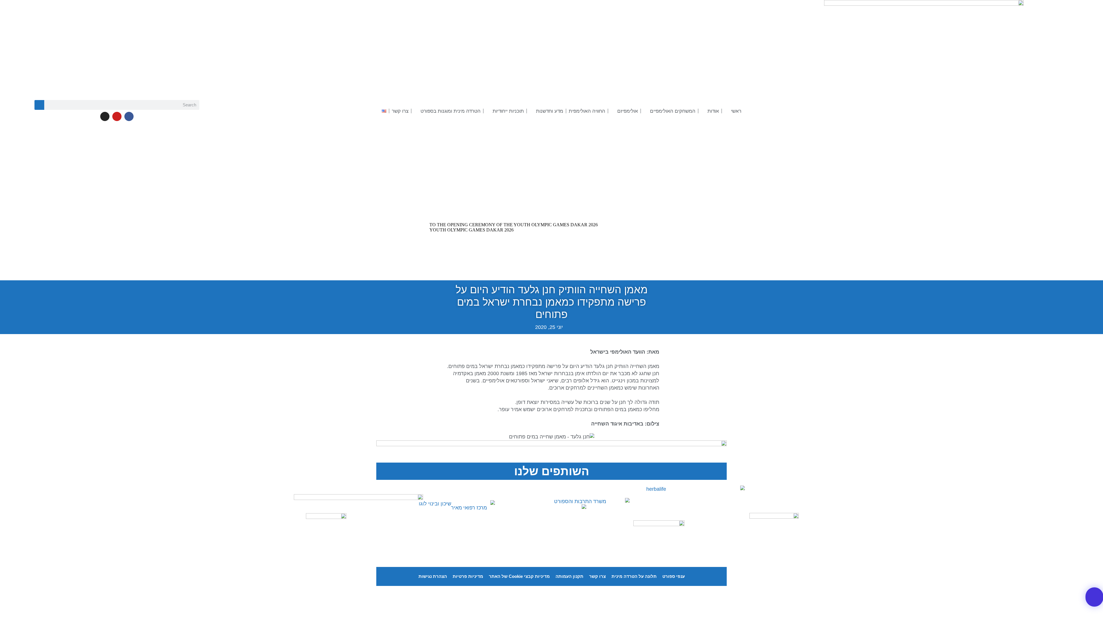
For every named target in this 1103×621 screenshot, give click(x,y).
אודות (713, 111)
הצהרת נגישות (433, 576)
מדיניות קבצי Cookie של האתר (519, 576)
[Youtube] (117, 116)
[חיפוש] (39, 105)
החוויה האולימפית (587, 111)
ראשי (736, 111)
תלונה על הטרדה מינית (634, 576)
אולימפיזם (627, 111)
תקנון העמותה (569, 576)
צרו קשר (400, 111)
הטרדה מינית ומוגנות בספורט (451, 111)
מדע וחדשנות (549, 111)
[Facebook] (129, 116)
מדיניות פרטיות (468, 576)
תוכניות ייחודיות (508, 111)
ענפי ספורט (673, 576)
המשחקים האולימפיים (672, 111)
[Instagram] (104, 116)
